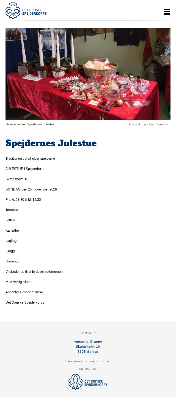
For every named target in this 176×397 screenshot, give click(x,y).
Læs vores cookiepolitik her (88, 361)
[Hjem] (26, 10)
